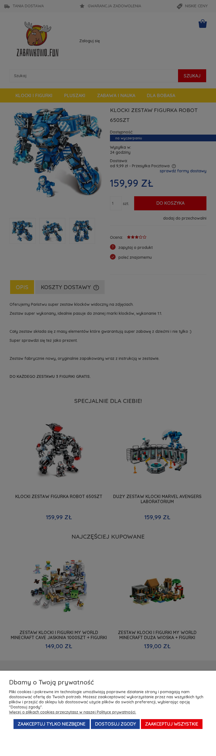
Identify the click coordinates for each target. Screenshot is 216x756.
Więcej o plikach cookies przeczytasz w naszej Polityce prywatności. (72, 712)
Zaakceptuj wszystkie (171, 724)
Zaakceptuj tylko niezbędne (52, 724)
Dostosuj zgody (115, 724)
